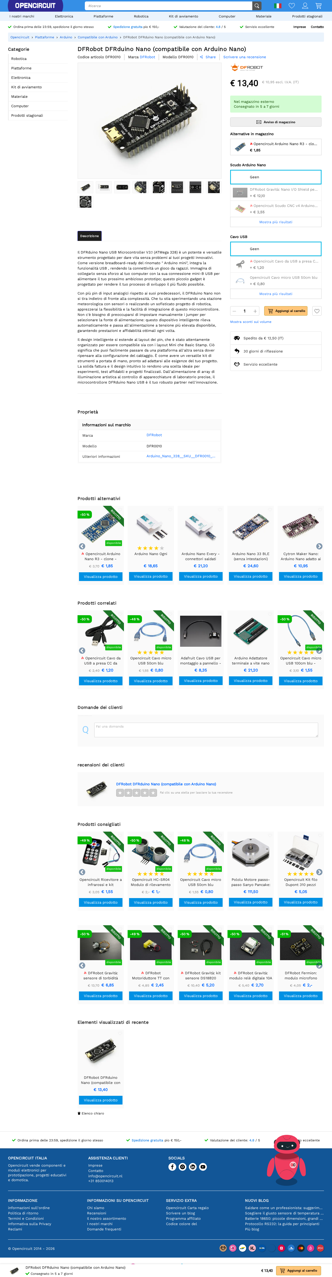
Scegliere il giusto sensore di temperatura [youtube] (284, 1213)
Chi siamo (95, 1208)
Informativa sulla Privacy (29, 1224)
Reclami (15, 1229)
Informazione (22, 1200)
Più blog (252, 1229)
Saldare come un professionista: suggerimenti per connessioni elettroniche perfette (284, 1208)
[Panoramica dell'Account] (301, 6)
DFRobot (154, 435)
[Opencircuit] (35, 6)
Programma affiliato (183, 1218)
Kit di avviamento (183, 16)
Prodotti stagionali (307, 16)
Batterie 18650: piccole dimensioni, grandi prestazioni (284, 1218)
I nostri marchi (21, 16)
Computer (227, 16)
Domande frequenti (104, 1229)
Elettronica (64, 16)
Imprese (299, 27)
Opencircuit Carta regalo (187, 1208)
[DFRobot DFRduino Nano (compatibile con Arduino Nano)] (85, 187)
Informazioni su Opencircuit (118, 1200)
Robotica (141, 16)
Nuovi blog (257, 1200)
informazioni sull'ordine (29, 1208)
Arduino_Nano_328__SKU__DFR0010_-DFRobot (182, 456)
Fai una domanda (110, 726)
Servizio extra (181, 1200)
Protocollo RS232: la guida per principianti (282, 1224)
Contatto (317, 27)
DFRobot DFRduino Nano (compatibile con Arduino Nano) (166, 784)
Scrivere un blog (180, 1213)
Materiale (263, 16)
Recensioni (96, 1213)
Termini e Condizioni (26, 1218)
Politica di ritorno (23, 1213)
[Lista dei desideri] (288, 6)
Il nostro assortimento (106, 1218)
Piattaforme (103, 16)
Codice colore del (181, 1224)
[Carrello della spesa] (315, 6)
